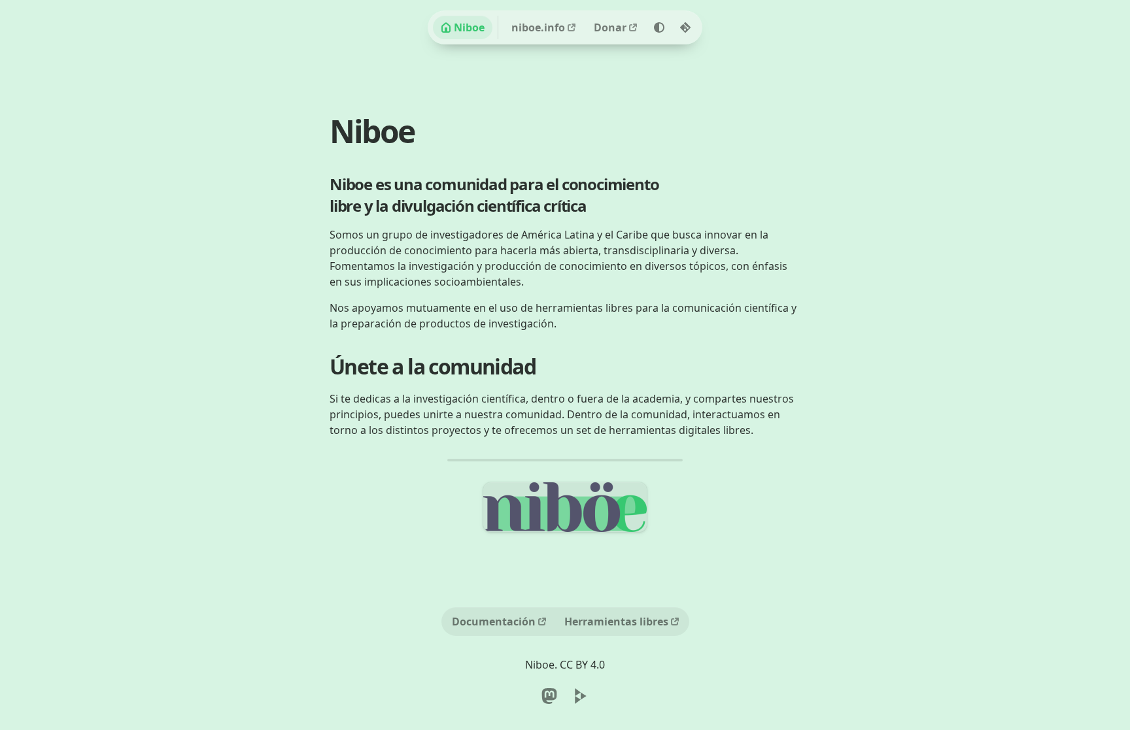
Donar (610, 27)
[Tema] (659, 27)
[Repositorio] (685, 27)
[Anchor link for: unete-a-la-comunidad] (525, 361)
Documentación (494, 621)
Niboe (469, 27)
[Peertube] (581, 696)
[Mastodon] (549, 696)
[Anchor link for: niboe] (399, 123)
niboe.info (538, 27)
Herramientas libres (616, 621)
